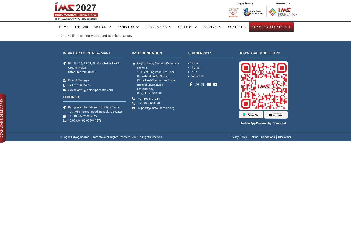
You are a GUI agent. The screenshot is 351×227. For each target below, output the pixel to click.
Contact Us (237, 27)
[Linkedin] (209, 84)
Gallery (185, 27)
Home (63, 27)
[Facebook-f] (191, 84)
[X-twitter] (203, 84)
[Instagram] (197, 84)
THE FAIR (81, 27)
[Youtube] (215, 84)
